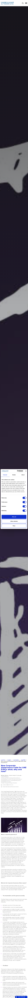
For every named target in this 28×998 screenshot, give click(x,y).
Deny (14, 525)
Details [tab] (14, 474)
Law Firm (3, 760)
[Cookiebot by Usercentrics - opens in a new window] (17, 471)
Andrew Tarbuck (4, 775)
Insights (9, 760)
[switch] (24, 502)
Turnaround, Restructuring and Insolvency (10, 777)
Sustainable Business (15, 780)
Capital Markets (4, 776)
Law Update (16, 760)
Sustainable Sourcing (5, 781)
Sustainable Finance (5, 780)
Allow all (14, 516)
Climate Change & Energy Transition (9, 782)
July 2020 (23, 760)
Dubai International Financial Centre (11, 786)
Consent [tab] (5, 474)
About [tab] (22, 474)
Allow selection (14, 521)
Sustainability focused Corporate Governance (11, 779)
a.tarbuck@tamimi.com (8, 784)
